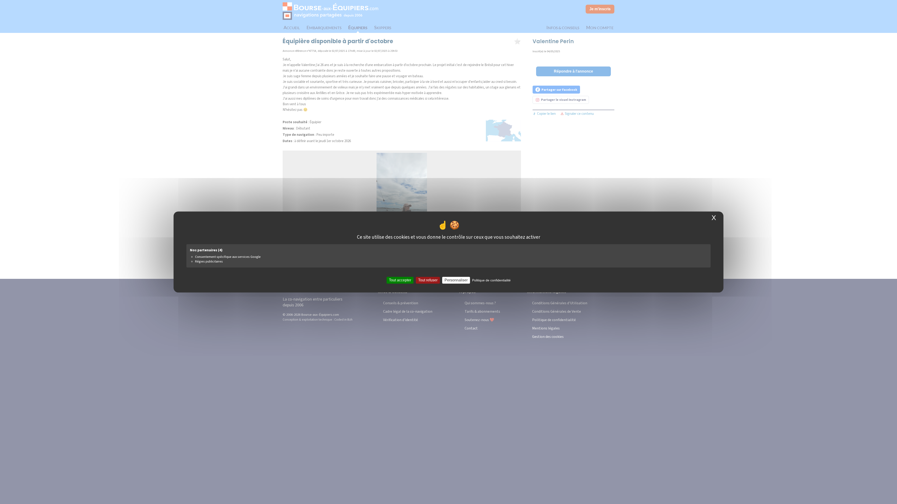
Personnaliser (456, 280)
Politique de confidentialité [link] (491, 280)
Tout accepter (400, 280)
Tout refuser (428, 280)
